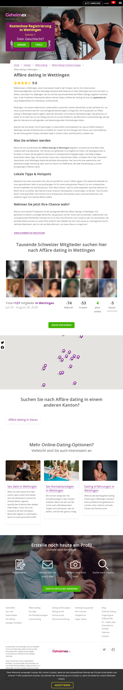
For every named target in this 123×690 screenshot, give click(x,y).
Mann (21, 44)
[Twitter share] (2, 342)
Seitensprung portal (84, 607)
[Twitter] (104, 650)
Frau (39, 44)
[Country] (113, 2)
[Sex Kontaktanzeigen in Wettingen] (61, 470)
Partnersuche (58, 615)
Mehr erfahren (61, 325)
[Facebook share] (2, 347)
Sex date (32, 611)
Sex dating (10, 619)
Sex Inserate (80, 611)
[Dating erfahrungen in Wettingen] (100, 470)
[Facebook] (113, 650)
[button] (68, 352)
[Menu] (120, 3)
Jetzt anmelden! (92, 3)
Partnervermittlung (60, 619)
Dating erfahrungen (61, 607)
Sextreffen (10, 607)
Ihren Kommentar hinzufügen (29, 233)
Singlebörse (80, 615)
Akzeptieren (62, 685)
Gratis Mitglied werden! (62, 588)
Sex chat (9, 611)
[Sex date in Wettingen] (23, 470)
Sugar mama (80, 619)
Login (106, 3)
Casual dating (35, 619)
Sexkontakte (11, 615)
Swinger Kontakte (14, 622)
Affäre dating (34, 607)
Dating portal (58, 611)
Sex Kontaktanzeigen (38, 615)
